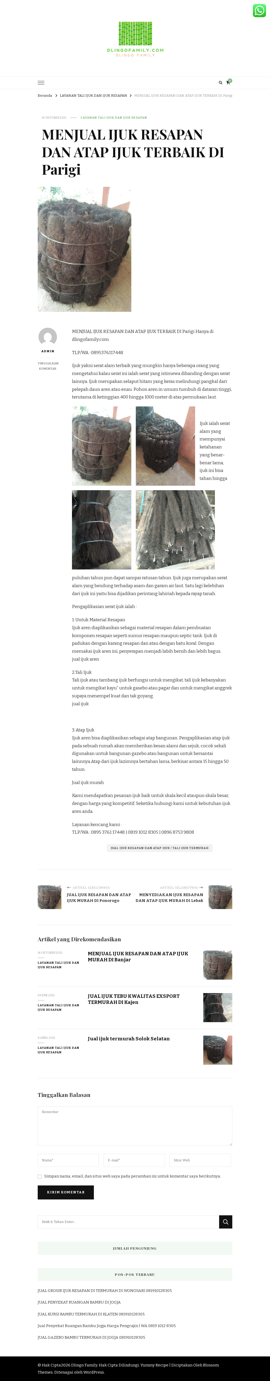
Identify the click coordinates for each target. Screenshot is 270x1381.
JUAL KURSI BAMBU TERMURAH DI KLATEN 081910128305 (91, 1314)
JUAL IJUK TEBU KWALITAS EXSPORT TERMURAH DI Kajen (134, 999)
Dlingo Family (84, 1365)
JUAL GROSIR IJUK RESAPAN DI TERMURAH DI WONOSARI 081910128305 (105, 1290)
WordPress (93, 1372)
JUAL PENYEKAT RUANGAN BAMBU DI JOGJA (79, 1302)
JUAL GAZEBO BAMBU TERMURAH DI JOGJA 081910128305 (91, 1337)
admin (47, 351)
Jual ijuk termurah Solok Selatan (129, 1039)
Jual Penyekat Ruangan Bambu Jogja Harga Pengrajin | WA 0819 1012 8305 (107, 1325)
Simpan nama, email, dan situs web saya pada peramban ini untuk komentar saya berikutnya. (132, 1176)
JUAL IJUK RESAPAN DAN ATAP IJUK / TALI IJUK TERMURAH (160, 848)
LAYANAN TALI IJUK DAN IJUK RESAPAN (114, 117)
